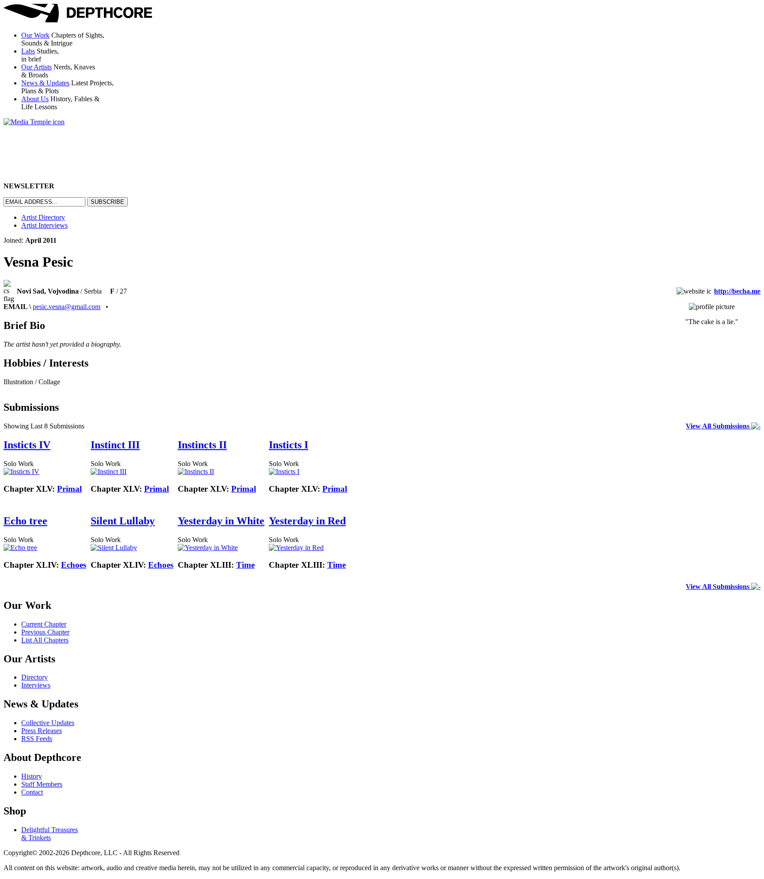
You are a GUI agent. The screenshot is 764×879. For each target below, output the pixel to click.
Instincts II (202, 445)
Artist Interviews (44, 225)
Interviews (35, 685)
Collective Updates (47, 722)
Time (245, 564)
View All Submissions (718, 426)
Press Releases (41, 730)
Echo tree (25, 521)
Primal (69, 488)
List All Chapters (45, 640)
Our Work (35, 35)
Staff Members (41, 784)
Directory (34, 677)
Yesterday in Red (307, 521)
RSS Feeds (36, 738)
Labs (28, 51)
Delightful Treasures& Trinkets (49, 833)
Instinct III (115, 445)
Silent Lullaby (123, 521)
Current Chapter (43, 624)
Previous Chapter (45, 632)
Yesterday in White (221, 521)
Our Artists (36, 67)
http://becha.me (737, 291)
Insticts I (288, 445)
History (31, 776)
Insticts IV (27, 445)
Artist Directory (43, 217)
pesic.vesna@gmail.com (66, 306)
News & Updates (45, 83)
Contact (32, 792)
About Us (35, 99)
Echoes (73, 564)
